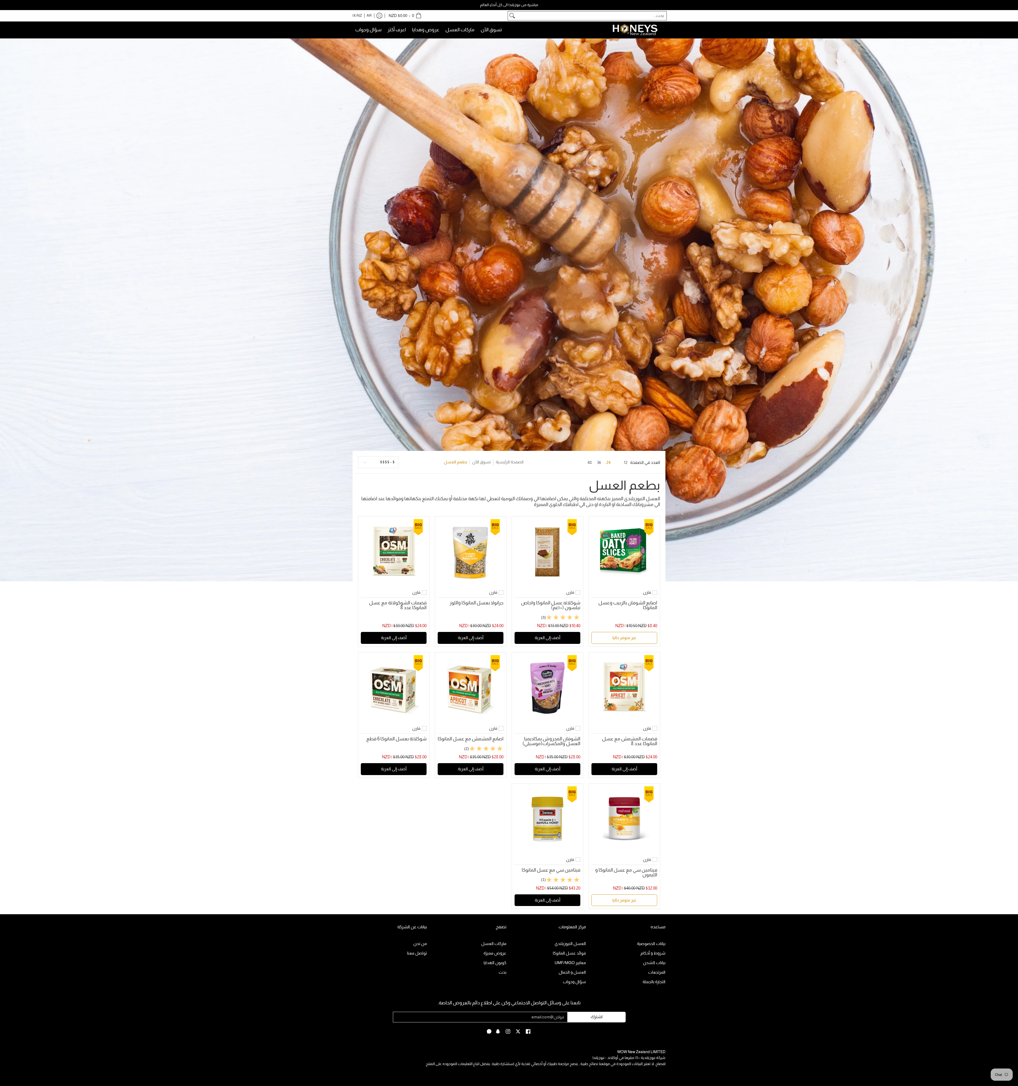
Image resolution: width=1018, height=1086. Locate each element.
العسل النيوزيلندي (570, 943)
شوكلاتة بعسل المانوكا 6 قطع (396, 738)
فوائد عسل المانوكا (569, 953)
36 (599, 462)
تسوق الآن (481, 462)
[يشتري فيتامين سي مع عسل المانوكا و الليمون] (624, 819)
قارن (647, 592)
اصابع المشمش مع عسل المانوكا (470, 738)
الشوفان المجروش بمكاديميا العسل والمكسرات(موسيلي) (551, 741)
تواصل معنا (417, 953)
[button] (528, 1032)
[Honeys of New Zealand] (638, 29)
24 (608, 462)
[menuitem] (405, 15)
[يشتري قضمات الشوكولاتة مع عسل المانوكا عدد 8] (394, 552)
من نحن (420, 943)
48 (589, 462)
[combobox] (591, 15)
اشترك (597, 1016)
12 (626, 462)
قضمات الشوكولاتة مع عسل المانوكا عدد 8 (398, 605)
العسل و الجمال (572, 972)
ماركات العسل (493, 943)
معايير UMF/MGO (570, 962)
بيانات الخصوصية (651, 943)
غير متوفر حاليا (624, 637)
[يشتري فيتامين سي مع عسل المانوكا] (547, 819)
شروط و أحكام (652, 953)
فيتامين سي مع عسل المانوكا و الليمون (626, 872)
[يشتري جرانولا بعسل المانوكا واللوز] (470, 552)
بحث (502, 972)
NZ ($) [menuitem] (357, 15)
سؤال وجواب (574, 981)
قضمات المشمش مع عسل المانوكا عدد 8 (629, 741)
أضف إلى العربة (547, 637)
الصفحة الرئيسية (510, 462)
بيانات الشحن (654, 962)
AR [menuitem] (369, 15)
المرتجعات (656, 972)
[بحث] (512, 15)
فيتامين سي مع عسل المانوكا (551, 870)
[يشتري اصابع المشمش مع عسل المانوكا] (470, 688)
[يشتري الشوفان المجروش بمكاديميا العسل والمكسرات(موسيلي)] (547, 688)
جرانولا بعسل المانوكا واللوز (476, 602)
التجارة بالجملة (654, 981)
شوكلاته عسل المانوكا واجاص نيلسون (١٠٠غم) (550, 605)
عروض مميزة (495, 953)
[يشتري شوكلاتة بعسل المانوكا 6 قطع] (394, 688)
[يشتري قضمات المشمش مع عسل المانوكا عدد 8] (624, 688)
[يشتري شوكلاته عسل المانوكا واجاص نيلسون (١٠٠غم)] (547, 552)
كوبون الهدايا (495, 962)
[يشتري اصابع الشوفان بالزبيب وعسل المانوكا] (624, 552)
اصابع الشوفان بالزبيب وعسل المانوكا (627, 605)
